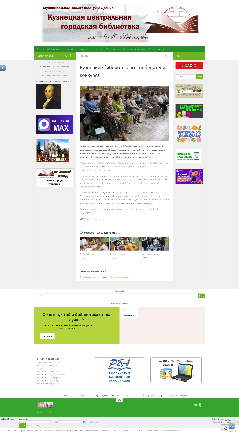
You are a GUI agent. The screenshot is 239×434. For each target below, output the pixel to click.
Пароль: (53, 422)
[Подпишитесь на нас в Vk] (66, 55)
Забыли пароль (33, 425)
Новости (84, 56)
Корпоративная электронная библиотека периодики (145, 49)
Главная (40, 49)
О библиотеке (53, 49)
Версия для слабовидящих (189, 65)
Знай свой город (87, 254)
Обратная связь (112, 49)
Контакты (98, 49)
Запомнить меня (92, 422)
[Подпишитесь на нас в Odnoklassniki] (70, 55)
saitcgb (84, 82)
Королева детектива (119, 254)
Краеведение (85, 49)
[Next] (164, 113)
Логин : (22, 422)
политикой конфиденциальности (166, 430)
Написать (47, 336)
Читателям (69, 49)
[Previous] (85, 113)
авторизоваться (125, 277)
